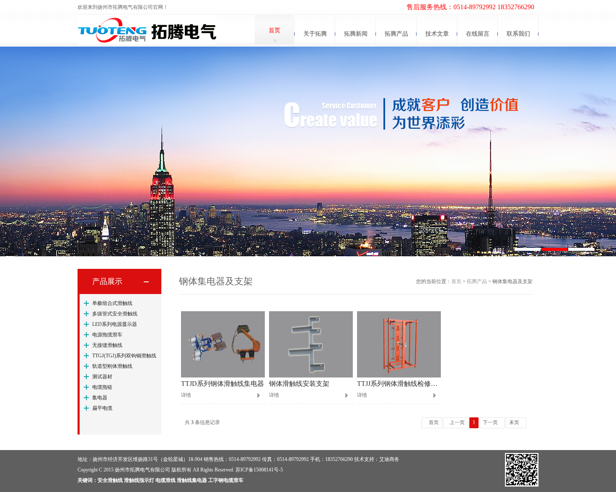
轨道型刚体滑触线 (112, 366)
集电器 (99, 398)
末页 (514, 422)
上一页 (457, 422)
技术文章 (437, 34)
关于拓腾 (315, 34)
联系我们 (518, 34)
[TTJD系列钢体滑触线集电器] (223, 344)
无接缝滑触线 (107, 345)
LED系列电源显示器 (114, 324)
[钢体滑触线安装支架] (311, 344)
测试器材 (102, 377)
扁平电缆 (102, 408)
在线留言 (477, 34)
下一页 (490, 422)
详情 (186, 395)
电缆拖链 (102, 387)
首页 (274, 30)
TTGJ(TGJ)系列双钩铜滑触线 (124, 356)
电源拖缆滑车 (107, 335)
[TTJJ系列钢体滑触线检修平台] (399, 344)
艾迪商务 (389, 459)
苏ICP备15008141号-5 (259, 470)
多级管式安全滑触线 (114, 314)
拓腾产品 (396, 34)
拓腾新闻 (356, 34)
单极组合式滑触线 (112, 303)
